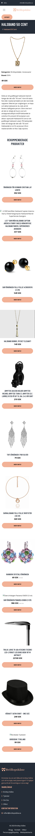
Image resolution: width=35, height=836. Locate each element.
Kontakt (17, 830)
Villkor (24, 830)
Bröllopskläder (16, 72)
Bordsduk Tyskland (17, 739)
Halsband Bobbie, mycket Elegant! (17, 341)
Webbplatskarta (26, 832)
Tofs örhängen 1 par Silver (17, 454)
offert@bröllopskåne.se (26, 3)
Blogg (11, 830)
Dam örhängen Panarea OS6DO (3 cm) (17, 600)
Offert (7, 17)
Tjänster (6, 796)
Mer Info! (17, 87)
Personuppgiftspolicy (11, 832)
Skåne (5, 3)
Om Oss (6, 800)
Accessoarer (26, 72)
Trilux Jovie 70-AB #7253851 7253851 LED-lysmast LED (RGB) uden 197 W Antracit (17, 652)
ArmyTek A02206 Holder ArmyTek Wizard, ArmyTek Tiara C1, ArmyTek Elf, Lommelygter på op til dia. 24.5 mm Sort (17, 393)
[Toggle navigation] (4, 10)
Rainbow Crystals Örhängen (17, 574)
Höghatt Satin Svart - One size (17, 713)
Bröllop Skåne (8, 792)
